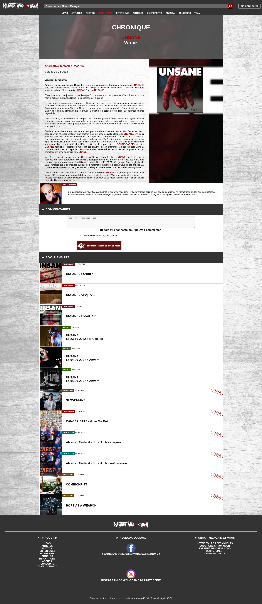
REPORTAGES (47, 558)
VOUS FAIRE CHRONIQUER (215, 546)
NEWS (47, 543)
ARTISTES (47, 546)
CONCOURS (47, 564)
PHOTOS (47, 548)
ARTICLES (47, 556)
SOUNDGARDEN (126, 144)
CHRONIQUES (47, 551)
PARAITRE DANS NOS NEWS (215, 548)
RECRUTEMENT (215, 551)
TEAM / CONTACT (47, 566)
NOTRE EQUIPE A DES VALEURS (215, 543)
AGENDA (47, 561)
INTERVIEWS (47, 553)
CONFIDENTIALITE (215, 553)
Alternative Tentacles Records (64, 66)
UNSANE (131, 37)
